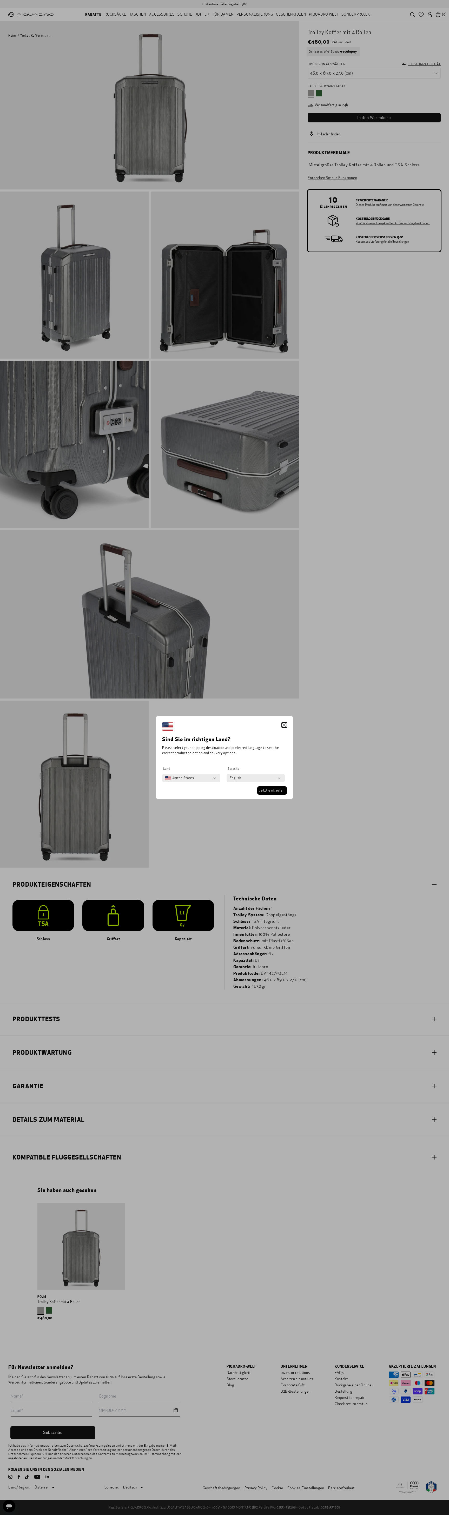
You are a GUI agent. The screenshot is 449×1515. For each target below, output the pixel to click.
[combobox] (179, 778)
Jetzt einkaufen (272, 790)
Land (166, 768)
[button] (284, 725)
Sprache (233, 768)
